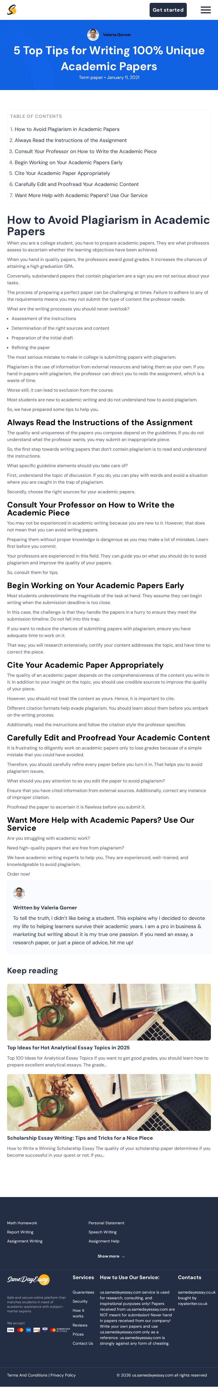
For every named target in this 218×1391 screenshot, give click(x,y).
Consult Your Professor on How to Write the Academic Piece (86, 151)
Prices (78, 1334)
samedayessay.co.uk (197, 1292)
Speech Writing (103, 1232)
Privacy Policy (63, 1375)
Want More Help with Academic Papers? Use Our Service (81, 195)
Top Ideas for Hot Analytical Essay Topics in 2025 (68, 1047)
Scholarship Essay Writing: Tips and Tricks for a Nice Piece (80, 1138)
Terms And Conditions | (29, 1375)
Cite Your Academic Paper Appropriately (62, 173)
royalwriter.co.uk (192, 1303)
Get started (168, 10)
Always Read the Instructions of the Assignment (71, 140)
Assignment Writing (25, 1241)
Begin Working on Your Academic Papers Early (69, 162)
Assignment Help (104, 1241)
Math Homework (22, 1222)
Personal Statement (106, 1222)
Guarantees (83, 1292)
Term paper (91, 77)
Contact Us (83, 1343)
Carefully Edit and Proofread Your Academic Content (77, 184)
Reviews (80, 1325)
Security (80, 1301)
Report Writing (20, 1232)
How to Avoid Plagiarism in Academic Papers (67, 129)
